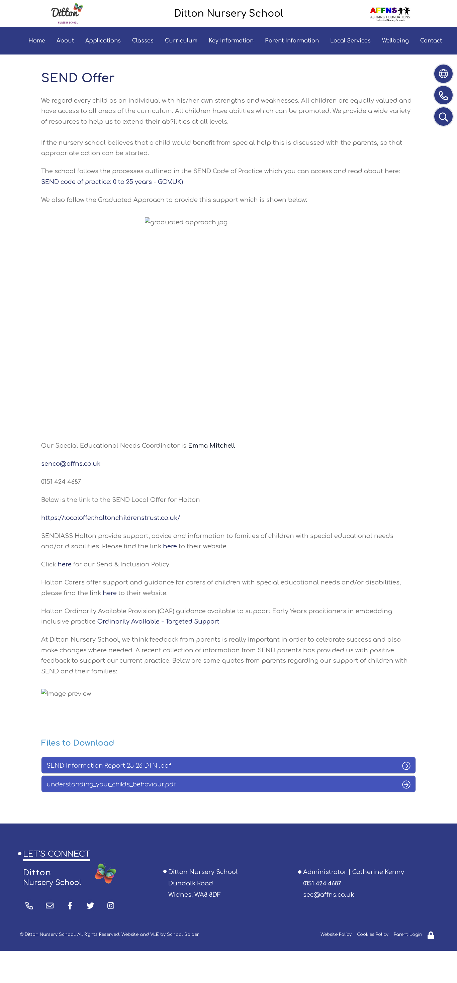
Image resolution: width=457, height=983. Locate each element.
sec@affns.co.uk (328, 894)
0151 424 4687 (322, 883)
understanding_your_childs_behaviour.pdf (111, 784)
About (65, 41)
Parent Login (408, 934)
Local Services (350, 41)
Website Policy (336, 934)
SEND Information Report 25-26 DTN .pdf (109, 765)
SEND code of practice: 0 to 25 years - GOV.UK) (112, 182)
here (170, 546)
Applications (103, 41)
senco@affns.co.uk (70, 463)
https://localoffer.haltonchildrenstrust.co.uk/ (110, 518)
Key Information (231, 41)
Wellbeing (395, 41)
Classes (143, 41)
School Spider (183, 934)
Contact (431, 41)
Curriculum (181, 41)
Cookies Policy (372, 934)
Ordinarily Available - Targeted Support (158, 621)
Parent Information (292, 41)
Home (36, 41)
